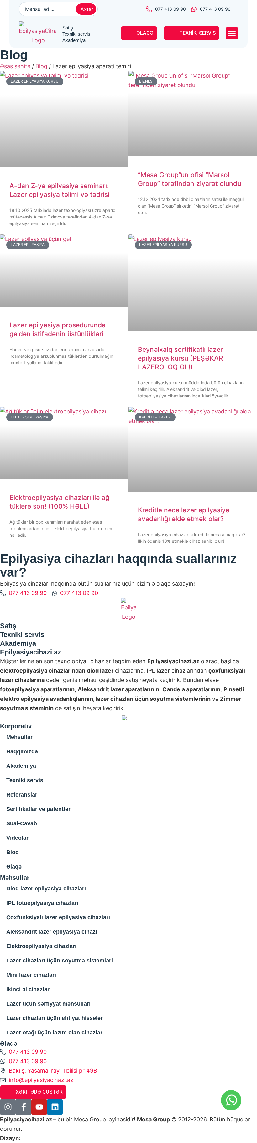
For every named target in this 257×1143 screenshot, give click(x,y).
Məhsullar (19, 737)
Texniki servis (24, 780)
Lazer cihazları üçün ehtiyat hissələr (54, 1018)
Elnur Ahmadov (42, 1138)
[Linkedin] (55, 1107)
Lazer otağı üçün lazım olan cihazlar (54, 1032)
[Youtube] (39, 1107)
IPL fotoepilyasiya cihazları (42, 903)
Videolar (17, 838)
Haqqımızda (22, 751)
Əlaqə (14, 867)
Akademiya (21, 766)
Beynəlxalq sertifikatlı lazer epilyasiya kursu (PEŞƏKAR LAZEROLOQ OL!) (180, 358)
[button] (232, 33)
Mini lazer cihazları (31, 975)
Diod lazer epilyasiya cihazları (46, 888)
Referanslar (21, 795)
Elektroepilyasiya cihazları (41, 946)
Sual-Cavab (21, 823)
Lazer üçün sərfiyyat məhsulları (48, 1004)
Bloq (41, 66)
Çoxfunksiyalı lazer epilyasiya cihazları (58, 917)
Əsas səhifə (15, 66)
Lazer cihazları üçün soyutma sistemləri (59, 960)
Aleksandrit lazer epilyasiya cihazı (51, 932)
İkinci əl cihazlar (28, 989)
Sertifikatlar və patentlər (38, 809)
